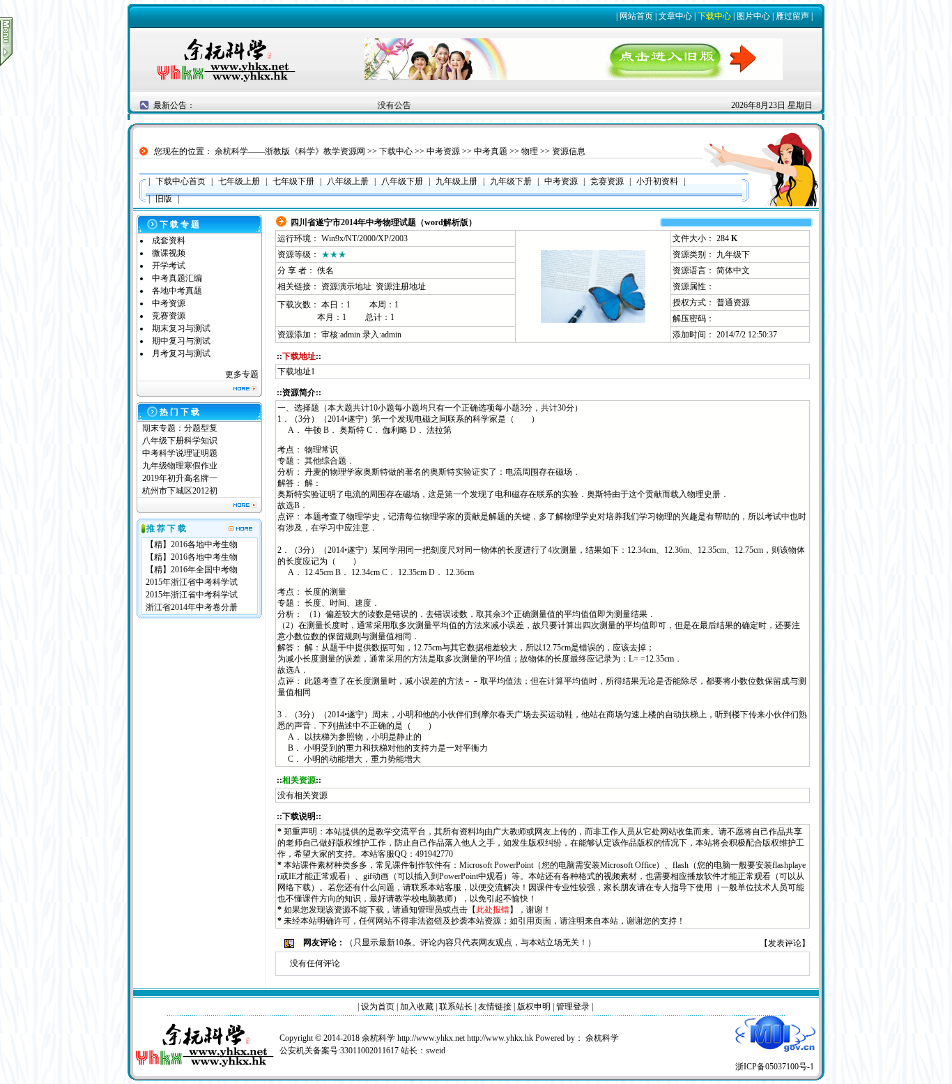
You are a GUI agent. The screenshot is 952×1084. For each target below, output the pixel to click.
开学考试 (168, 265)
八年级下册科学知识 (179, 440)
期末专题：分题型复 (179, 428)
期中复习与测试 (181, 341)
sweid (435, 1050)
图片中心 (753, 16)
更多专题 (242, 374)
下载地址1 (296, 371)
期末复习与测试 (181, 328)
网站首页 (636, 16)
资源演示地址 (346, 286)
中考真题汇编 (177, 278)
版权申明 (534, 1007)
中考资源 (443, 151)
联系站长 (456, 1007)
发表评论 (784, 943)
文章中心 (675, 16)
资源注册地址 (401, 286)
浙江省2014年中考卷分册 (192, 607)
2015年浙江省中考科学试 (192, 582)
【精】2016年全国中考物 (192, 569)
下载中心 (714, 16)
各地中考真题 (177, 291)
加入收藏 (416, 1007)
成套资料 (168, 240)
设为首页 (377, 1007)
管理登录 (573, 1007)
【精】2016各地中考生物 (192, 544)
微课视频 (168, 253)
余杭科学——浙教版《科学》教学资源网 (290, 151)
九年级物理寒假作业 (179, 466)
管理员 (430, 910)
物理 (529, 151)
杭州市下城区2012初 (179, 491)
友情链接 (495, 1007)
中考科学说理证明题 (179, 453)
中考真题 (490, 151)
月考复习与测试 (181, 353)
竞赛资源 (168, 316)
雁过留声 (792, 16)
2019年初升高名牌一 (179, 478)
